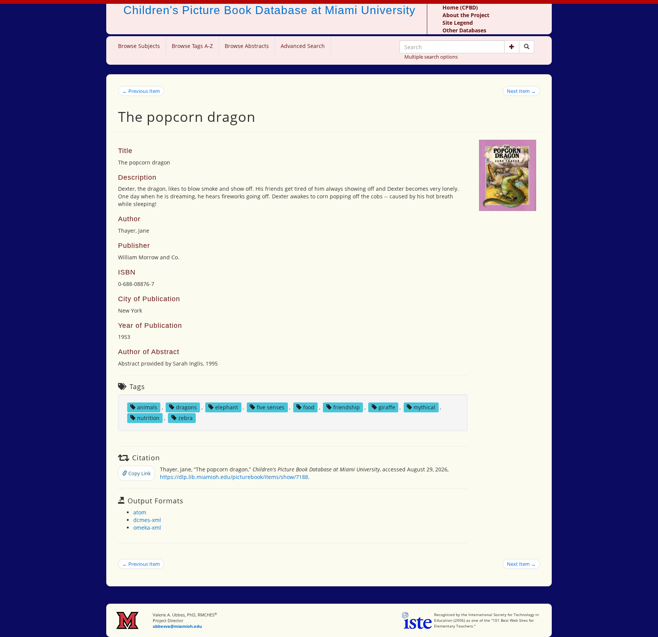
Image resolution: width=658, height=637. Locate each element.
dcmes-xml (147, 520)
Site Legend (457, 22)
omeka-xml (147, 527)
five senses (270, 407)
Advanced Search (303, 45)
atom (139, 512)
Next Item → (521, 91)
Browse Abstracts (247, 45)
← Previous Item (141, 91)
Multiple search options (431, 56)
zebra (185, 417)
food (309, 407)
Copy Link (139, 473)
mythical (424, 407)
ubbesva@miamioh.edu (177, 626)
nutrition (148, 417)
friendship (346, 407)
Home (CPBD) (460, 7)
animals (147, 407)
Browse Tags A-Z (192, 45)
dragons (186, 407)
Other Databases (464, 30)
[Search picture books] (526, 46)
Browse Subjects (139, 45)
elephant (226, 407)
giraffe (387, 407)
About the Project (465, 15)
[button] (511, 46)
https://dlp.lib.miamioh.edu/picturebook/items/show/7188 (234, 477)
